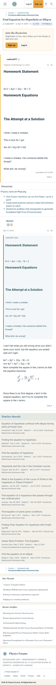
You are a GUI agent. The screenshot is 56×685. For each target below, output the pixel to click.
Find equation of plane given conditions (22, 511)
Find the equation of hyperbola (17, 452)
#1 (52, 65)
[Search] (51, 4)
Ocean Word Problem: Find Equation (20, 541)
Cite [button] (48, 177)
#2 (52, 231)
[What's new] (46, 4)
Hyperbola (47, 24)
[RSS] (44, 676)
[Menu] (5, 4)
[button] (48, 65)
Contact (7, 676)
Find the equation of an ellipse (17, 554)
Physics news (7, 191)
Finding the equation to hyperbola (19, 439)
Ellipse (36, 24)
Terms (22, 676)
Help (38, 676)
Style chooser (11, 672)
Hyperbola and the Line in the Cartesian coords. (26, 466)
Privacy (31, 676)
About (15, 676)
